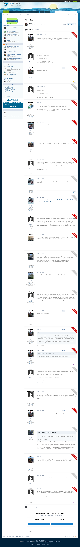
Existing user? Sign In (68, 1)
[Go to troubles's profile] (5, 55)
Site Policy (29, 542)
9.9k (31, 243)
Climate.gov (10, 88)
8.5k (31, 42)
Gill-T (7, 52)
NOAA (5, 88)
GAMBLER (30, 234)
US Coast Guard (7, 92)
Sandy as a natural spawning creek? (13, 46)
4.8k (31, 110)
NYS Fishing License (8, 86)
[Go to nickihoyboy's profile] (31, 295)
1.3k (31, 261)
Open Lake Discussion (41, 24)
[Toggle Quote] (38, 332)
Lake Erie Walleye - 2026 (11, 51)
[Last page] (33, 29)
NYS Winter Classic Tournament (12, 115)
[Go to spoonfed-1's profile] (31, 126)
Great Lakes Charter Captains (9, 89)
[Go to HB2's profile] (5, 50)
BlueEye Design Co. (49, 542)
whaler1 (30, 23)
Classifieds (22, 11)
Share (64, 24)
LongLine (30, 159)
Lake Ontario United (10, 63)
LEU (6, 1)
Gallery (42, 11)
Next (30, 29)
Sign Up (75, 1)
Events (16, 11)
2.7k (31, 130)
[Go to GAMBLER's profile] (31, 238)
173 (31, 300)
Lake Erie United (10, 66)
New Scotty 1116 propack (11, 31)
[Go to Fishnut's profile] (31, 276)
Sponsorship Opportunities (39, 544)
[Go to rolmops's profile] (5, 47)
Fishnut (30, 272)
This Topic (71, 11)
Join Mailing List (9, 78)
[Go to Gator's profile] (31, 144)
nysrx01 (8, 29)
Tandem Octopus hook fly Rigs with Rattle (14, 58)
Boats (28, 11)
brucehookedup (9, 32)
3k (31, 149)
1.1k (31, 280)
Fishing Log (9, 80)
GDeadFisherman (9, 41)
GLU (11, 1)
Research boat (9, 49)
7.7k (31, 186)
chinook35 (30, 253)
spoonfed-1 (30, 122)
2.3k (31, 61)
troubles (8, 56)
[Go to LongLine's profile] (31, 163)
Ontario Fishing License (8, 87)
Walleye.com (9, 71)
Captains (47, 11)
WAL (9, 1)
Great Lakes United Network (9, 61)
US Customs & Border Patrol (9, 91)
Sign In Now (62, 524)
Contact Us (38, 540)
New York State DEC (8, 90)
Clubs (33, 11)
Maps (37, 11)
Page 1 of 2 (37, 29)
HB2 (7, 50)
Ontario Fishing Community (11, 74)
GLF (7, 1)
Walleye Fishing (57, 541)
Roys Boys (8, 35)
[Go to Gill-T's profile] (5, 52)
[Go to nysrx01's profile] (5, 28)
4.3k (31, 168)
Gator (30, 141)
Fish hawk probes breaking (12, 34)
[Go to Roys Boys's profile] (5, 35)
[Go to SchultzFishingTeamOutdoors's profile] (5, 38)
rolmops (8, 47)
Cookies (42, 540)
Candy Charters (7, 104)
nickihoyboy (30, 292)
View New (6, 11)
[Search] (75, 12)
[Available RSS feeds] (75, 536)
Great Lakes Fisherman (8, 95)
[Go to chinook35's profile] (31, 257)
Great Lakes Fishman (10, 68)
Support (31, 544)
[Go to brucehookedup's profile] (5, 32)
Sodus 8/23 (9, 40)
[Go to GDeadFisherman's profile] (5, 41)
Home (11, 11)
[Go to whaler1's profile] (26, 24)
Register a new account (39, 524)
